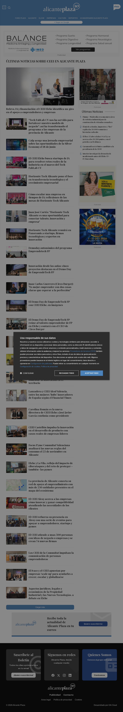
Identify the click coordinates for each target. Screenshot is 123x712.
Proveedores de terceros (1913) (82, 351)
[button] (27, 373)
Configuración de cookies (30, 366)
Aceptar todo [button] (91, 373)
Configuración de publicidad (41, 363)
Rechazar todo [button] (66, 373)
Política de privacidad (49, 366)
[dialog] (61, 356)
